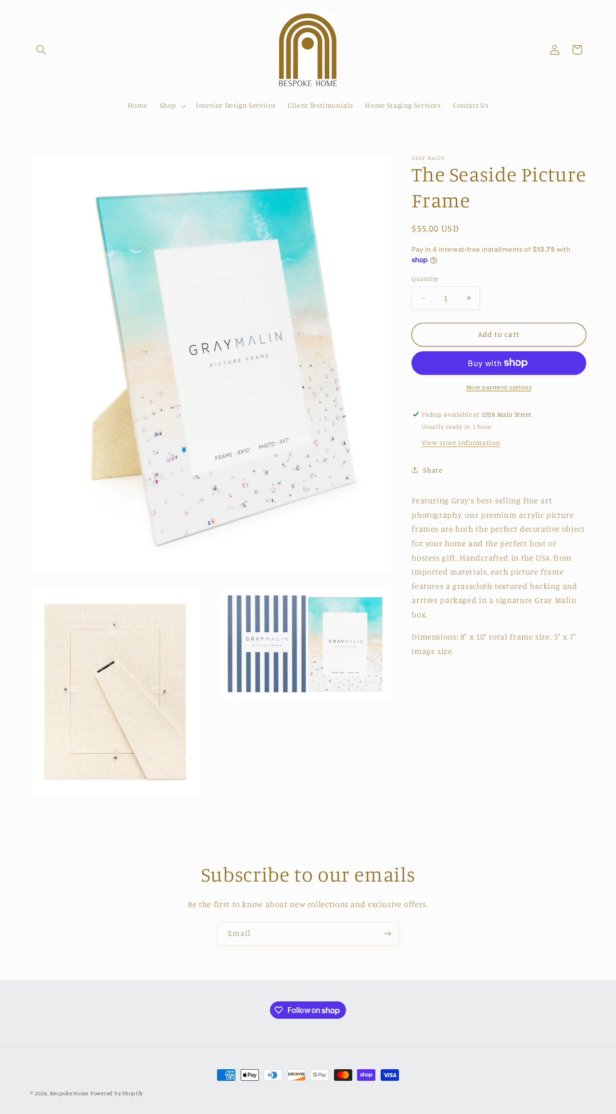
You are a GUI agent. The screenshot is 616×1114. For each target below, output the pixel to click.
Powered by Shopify (116, 1093)
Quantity (424, 278)
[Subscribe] (387, 934)
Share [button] (432, 470)
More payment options (499, 386)
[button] (41, 49)
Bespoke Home (69, 1093)
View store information (461, 442)
